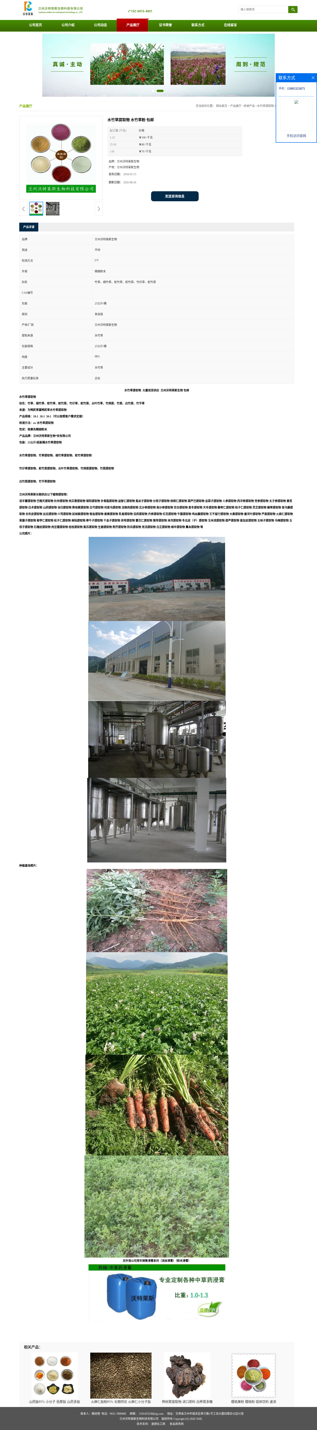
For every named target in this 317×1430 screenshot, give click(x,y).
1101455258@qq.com (151, 1413)
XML (199, 1418)
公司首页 (35, 25)
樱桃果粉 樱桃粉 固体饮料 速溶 (253, 1402)
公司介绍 (67, 25)
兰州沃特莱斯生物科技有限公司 (139, 1418)
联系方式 (197, 25)
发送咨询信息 (174, 196)
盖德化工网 (158, 1424)
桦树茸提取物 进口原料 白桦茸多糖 (187, 1402)
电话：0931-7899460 (113, 1413)
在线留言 (230, 25)
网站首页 (221, 106)
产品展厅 (132, 25)
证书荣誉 (165, 25)
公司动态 (100, 25)
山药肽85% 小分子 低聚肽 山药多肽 (54, 1402)
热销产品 (249, 106)
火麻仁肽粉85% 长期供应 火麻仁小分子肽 (121, 1402)
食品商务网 (177, 1424)
